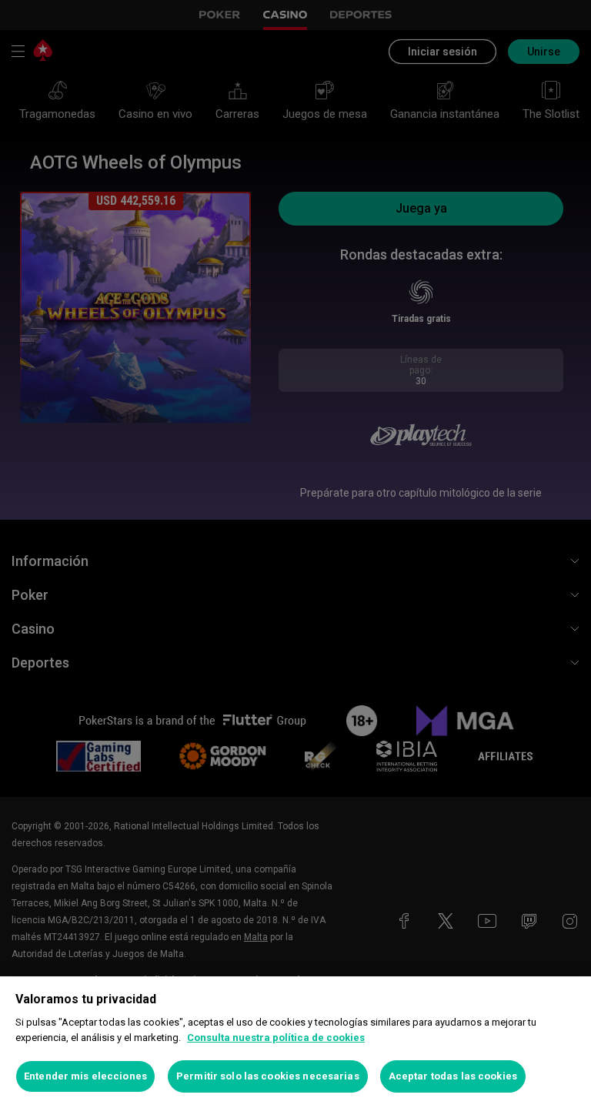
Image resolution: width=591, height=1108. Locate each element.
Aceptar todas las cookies (453, 1076)
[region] (295, 1042)
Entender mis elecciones (85, 1076)
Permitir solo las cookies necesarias (267, 1076)
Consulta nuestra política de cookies (276, 1037)
